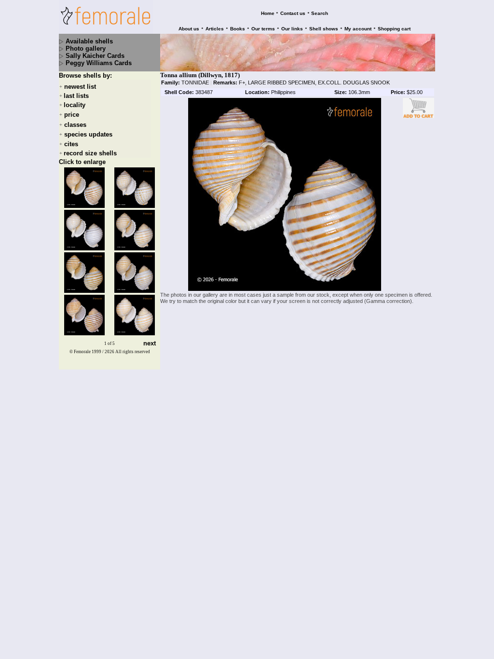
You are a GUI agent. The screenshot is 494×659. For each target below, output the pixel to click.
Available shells (89, 41)
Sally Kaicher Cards (95, 55)
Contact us (292, 13)
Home (267, 13)
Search (319, 13)
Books (237, 28)
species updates (88, 134)
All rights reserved (132, 351)
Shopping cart (394, 28)
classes (75, 124)
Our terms (263, 28)
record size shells (90, 153)
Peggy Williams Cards (99, 63)
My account (357, 28)
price (71, 115)
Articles (215, 28)
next (149, 343)
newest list (80, 86)
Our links (292, 28)
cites (71, 144)
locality (74, 105)
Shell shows (323, 28)
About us (188, 28)
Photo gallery (86, 48)
